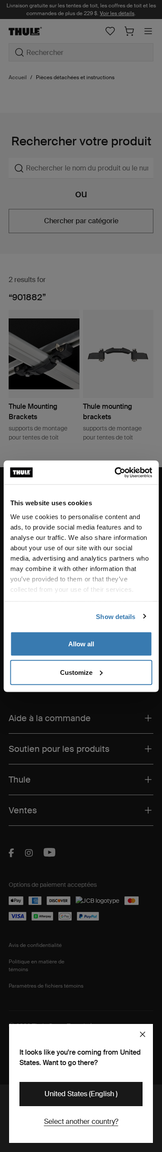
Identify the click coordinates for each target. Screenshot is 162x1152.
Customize (76, 672)
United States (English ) (81, 1093)
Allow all (81, 644)
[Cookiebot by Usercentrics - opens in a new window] (115, 472)
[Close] (142, 1034)
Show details (115, 616)
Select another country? (81, 1121)
